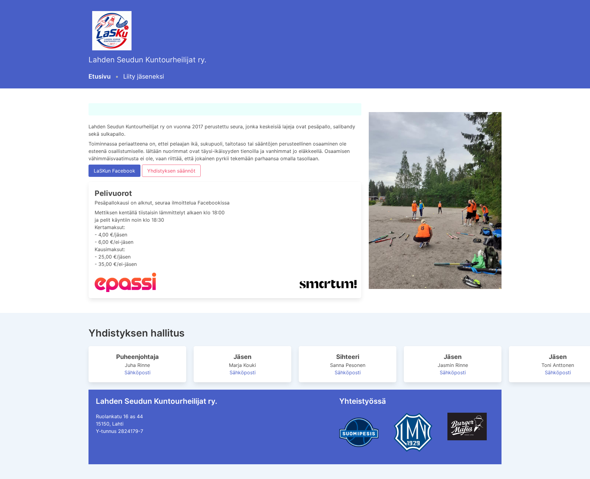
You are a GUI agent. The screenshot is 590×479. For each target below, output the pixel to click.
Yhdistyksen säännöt (171, 171)
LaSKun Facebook (114, 171)
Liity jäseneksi (143, 76)
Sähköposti (137, 372)
